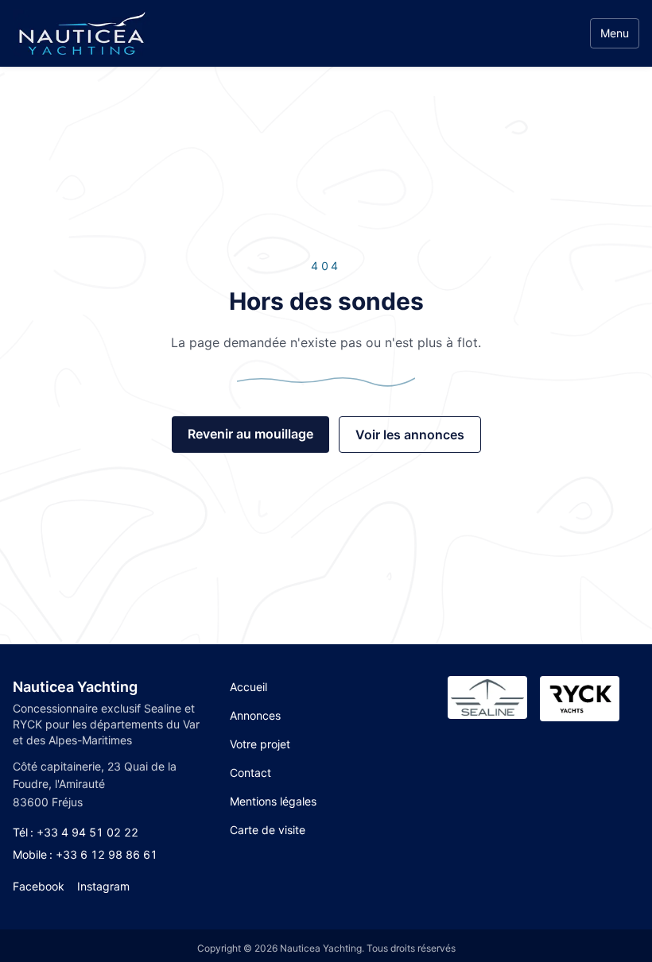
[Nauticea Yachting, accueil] (81, 33)
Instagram (103, 886)
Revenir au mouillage (250, 434)
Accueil (248, 686)
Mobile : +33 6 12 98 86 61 (85, 854)
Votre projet (260, 744)
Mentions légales (273, 801)
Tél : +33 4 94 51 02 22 (75, 832)
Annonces (255, 715)
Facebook (38, 886)
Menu (614, 33)
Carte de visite (267, 829)
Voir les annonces (409, 434)
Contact (250, 772)
